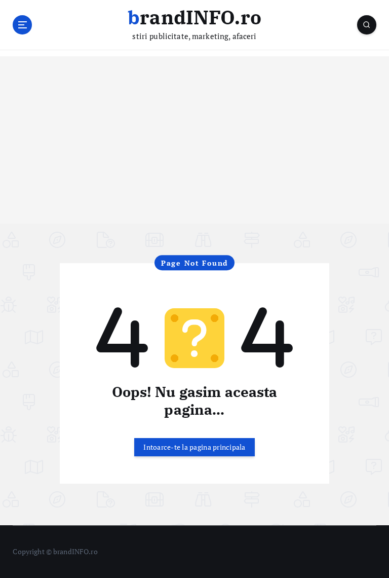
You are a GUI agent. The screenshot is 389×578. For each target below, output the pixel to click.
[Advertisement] (194, 153)
